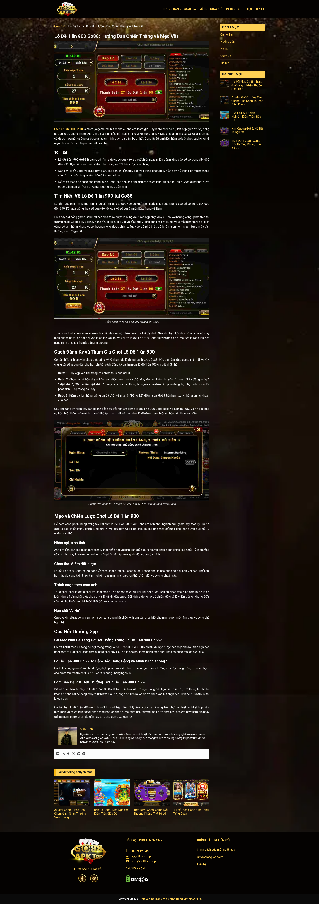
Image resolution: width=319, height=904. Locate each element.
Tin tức (229, 9)
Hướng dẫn (171, 9)
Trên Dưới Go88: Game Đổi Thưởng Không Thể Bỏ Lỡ (151, 811)
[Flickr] (58, 754)
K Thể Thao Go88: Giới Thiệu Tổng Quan (191, 811)
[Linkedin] (63, 754)
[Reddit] (83, 754)
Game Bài (190, 9)
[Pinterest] (78, 754)
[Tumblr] (68, 754)
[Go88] (82, 9)
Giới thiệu (245, 9)
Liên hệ (260, 9)
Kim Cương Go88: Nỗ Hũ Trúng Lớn (247, 130)
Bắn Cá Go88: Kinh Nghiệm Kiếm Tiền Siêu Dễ (111, 811)
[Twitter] (73, 754)
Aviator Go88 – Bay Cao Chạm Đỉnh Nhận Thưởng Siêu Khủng (70, 813)
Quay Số (216, 9)
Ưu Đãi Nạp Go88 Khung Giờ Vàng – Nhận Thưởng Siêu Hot (247, 85)
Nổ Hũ (203, 9)
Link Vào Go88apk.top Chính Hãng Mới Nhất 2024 (170, 899)
